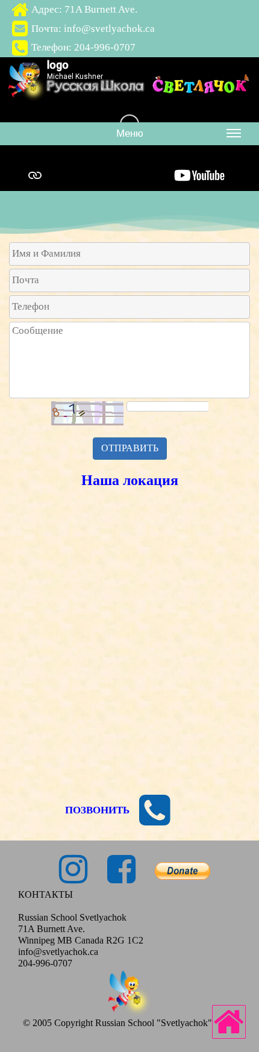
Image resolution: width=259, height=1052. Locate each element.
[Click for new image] (87, 413)
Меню (129, 133)
